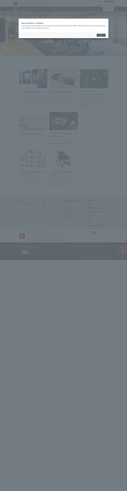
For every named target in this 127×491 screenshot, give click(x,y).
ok (101, 35)
